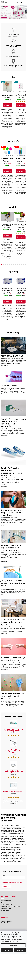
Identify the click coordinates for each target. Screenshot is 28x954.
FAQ (2, 902)
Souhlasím (20, 950)
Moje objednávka (6, 900)
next (25, 94)
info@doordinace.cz (6, 921)
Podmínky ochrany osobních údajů (10, 906)
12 (25, 264)
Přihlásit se (6, 886)
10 (21, 264)
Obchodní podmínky (6, 904)
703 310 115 (4, 923)
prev (2, 94)
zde (16, 941)
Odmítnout (7, 950)
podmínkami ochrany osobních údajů (12, 882)
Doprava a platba (6, 908)
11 (23, 264)
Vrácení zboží (5, 910)
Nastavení (13, 945)
